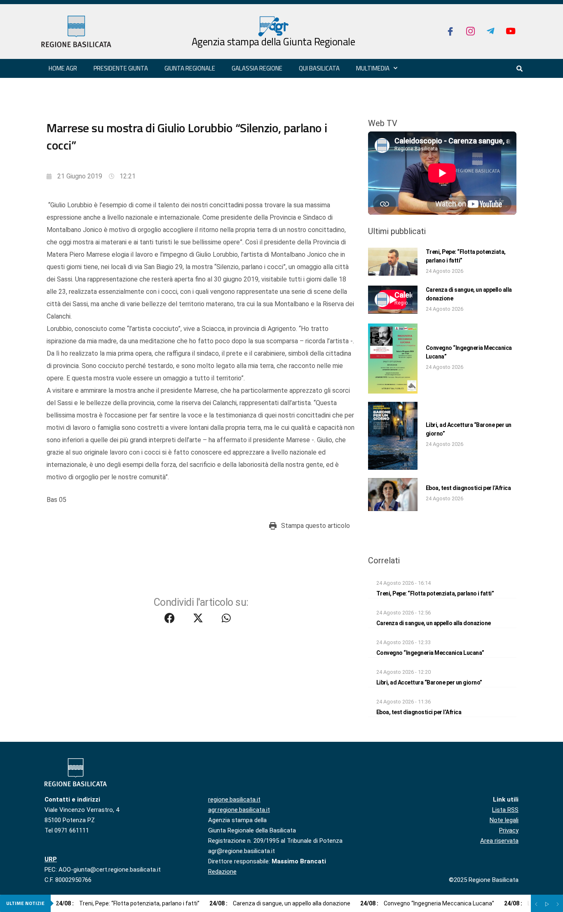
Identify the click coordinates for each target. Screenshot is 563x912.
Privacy (508, 830)
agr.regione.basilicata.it (239, 810)
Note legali (504, 820)
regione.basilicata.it (234, 799)
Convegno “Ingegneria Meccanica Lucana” (430, 652)
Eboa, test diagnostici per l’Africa (468, 488)
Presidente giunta (121, 68)
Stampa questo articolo (315, 526)
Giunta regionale (189, 68)
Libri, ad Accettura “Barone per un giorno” (429, 682)
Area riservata (499, 840)
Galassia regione (257, 68)
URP (51, 859)
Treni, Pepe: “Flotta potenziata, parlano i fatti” (435, 593)
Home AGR (63, 68)
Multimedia (372, 68)
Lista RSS (505, 810)
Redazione (222, 871)
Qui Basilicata (319, 68)
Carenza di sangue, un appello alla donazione (433, 623)
